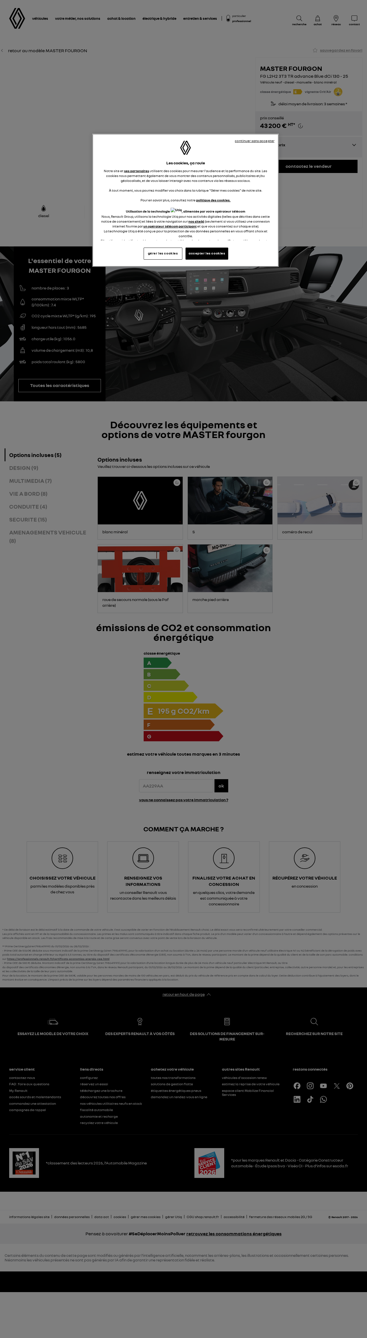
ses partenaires (136, 171)
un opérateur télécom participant (170, 226)
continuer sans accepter (254, 141)
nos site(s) (196, 221)
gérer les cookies (163, 253)
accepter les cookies (207, 253)
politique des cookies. (213, 200)
